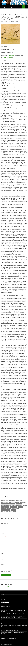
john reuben (18, 503)
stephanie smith (15, 508)
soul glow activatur (6, 508)
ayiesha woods (5, 500)
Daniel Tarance (4, 636)
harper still (23, 502)
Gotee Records (11, 55)
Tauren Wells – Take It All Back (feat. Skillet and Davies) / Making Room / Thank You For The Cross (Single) (13, 617)
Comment (3, 536)
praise (25, 505)
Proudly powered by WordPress (6, 644)
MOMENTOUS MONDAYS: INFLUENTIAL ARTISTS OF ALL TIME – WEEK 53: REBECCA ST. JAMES (14, 629)
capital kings (12, 500)
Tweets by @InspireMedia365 (7, 586)
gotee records (12, 502)
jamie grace (12, 503)
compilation (19, 500)
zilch (14, 511)
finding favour (5, 502)
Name (2, 553)
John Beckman (4, 638)
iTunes (10, 57)
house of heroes (5, 503)
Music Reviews (4, 12)
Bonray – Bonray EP (12, 638)
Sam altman (3, 613)
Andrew (2, 629)
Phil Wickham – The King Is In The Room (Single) (16, 613)
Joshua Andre (9, 619)
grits (18, 502)
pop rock (20, 505)
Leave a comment (16, 21)
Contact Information (12, 636)
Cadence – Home (4, 522)
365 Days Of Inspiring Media (8, 7)
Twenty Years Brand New (7, 511)
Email (2, 559)
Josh (9, 21)
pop (15, 505)
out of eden (4, 505)
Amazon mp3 (6, 57)
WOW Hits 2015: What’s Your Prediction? (9, 518)
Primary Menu (26, 6)
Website (2, 564)
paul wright (10, 505)
